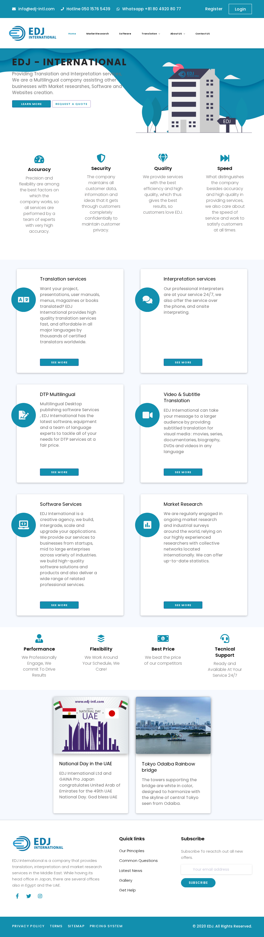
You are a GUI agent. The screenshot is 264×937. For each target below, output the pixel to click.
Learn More (31, 104)
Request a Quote (71, 104)
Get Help (127, 890)
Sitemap (76, 926)
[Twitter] (28, 896)
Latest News (130, 870)
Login (240, 9)
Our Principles (131, 850)
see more (59, 362)
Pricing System (106, 926)
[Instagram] (40, 896)
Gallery (125, 880)
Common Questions (138, 860)
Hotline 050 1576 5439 (88, 9)
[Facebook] (17, 896)
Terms (56, 926)
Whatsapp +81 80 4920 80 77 (151, 9)
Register (213, 9)
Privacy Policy (28, 926)
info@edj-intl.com (36, 9)
